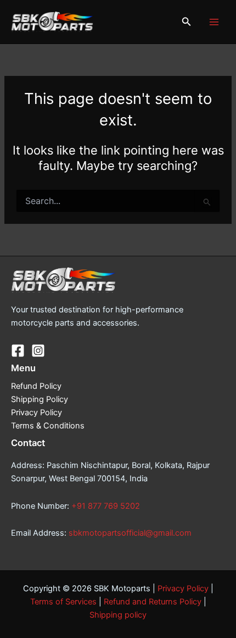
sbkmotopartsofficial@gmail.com (130, 533)
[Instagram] (38, 351)
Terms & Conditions (48, 426)
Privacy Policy (36, 412)
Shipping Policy (39, 399)
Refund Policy (36, 386)
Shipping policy (118, 615)
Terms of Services (63, 602)
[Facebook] (18, 351)
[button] (187, 22)
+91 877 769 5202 (105, 506)
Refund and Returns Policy (152, 602)
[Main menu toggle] (214, 21)
